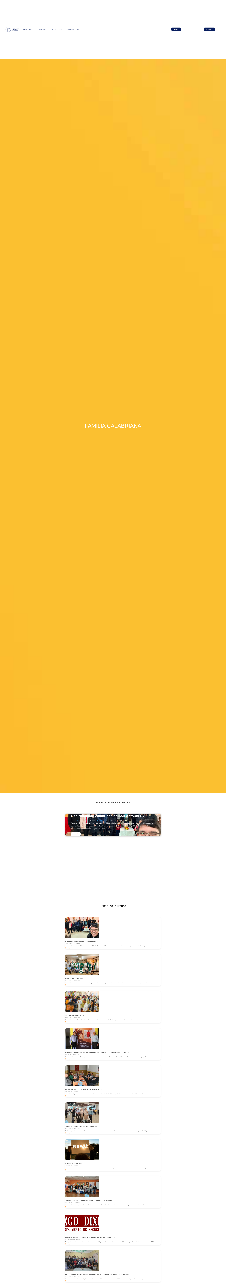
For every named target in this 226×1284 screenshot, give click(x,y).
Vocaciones (42, 29)
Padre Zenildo (79, 820)
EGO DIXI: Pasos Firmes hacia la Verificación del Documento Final (90, 1237)
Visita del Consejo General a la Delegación (81, 1126)
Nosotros (32, 29)
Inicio (25, 29)
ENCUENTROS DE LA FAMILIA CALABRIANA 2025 (84, 1089)
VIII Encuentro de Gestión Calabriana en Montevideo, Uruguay (88, 1200)
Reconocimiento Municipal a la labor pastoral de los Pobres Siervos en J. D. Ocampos (97, 1052)
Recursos (79, 29)
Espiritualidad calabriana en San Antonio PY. (108, 816)
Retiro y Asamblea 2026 (74, 978)
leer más (67, 948)
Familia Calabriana (104, 820)
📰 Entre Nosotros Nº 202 (74, 1015)
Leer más (76, 834)
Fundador (61, 29)
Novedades (52, 29)
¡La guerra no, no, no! (73, 1163)
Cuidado (209, 29)
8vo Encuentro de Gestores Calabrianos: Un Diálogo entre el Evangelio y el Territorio (97, 1274)
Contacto (70, 29)
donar (176, 29)
